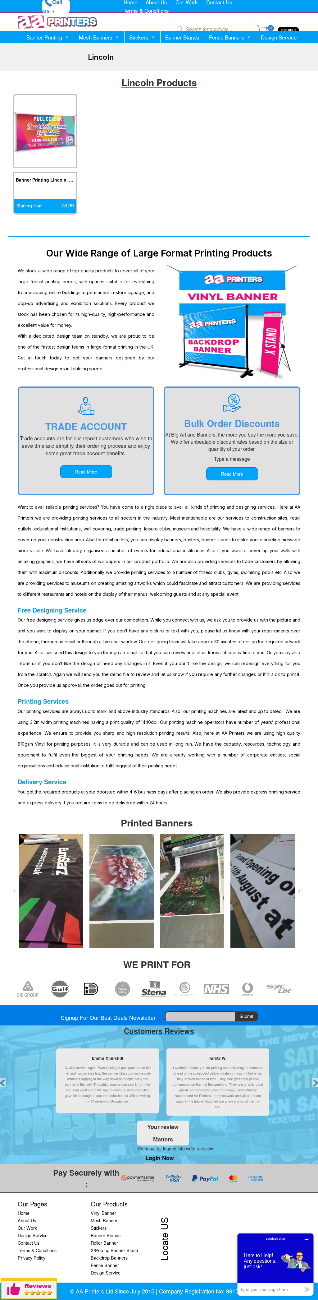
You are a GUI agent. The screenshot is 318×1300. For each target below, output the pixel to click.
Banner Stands (182, 37)
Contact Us (28, 1242)
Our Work (27, 1227)
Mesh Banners (95, 37)
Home (24, 1213)
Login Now (159, 1158)
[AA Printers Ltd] (57, 22)
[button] (14, 891)
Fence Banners (226, 37)
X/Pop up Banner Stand (114, 1250)
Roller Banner (104, 1242)
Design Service (279, 37)
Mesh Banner (104, 1220)
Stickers (138, 37)
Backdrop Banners (109, 1257)
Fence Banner (105, 1265)
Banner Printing (44, 37)
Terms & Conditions (146, 10)
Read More (86, 472)
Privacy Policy (31, 1257)
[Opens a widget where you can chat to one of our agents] (275, 1264)
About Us (27, 1220)
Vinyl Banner (103, 1213)
